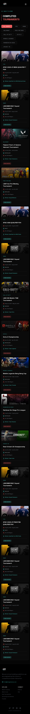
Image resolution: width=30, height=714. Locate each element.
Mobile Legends (8, 38)
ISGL (19, 692)
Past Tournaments (6, 694)
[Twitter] (9, 708)
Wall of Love (5, 692)
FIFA (16, 26)
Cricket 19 (6, 47)
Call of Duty (7, 34)
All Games (6, 26)
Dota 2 (19, 34)
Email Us (20, 689)
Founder (4, 698)
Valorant (6, 30)
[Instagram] (17, 708)
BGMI (24, 26)
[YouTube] (20, 708)
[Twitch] (13, 708)
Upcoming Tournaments (8, 696)
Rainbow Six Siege (9, 42)
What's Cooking (6, 689)
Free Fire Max (19, 30)
